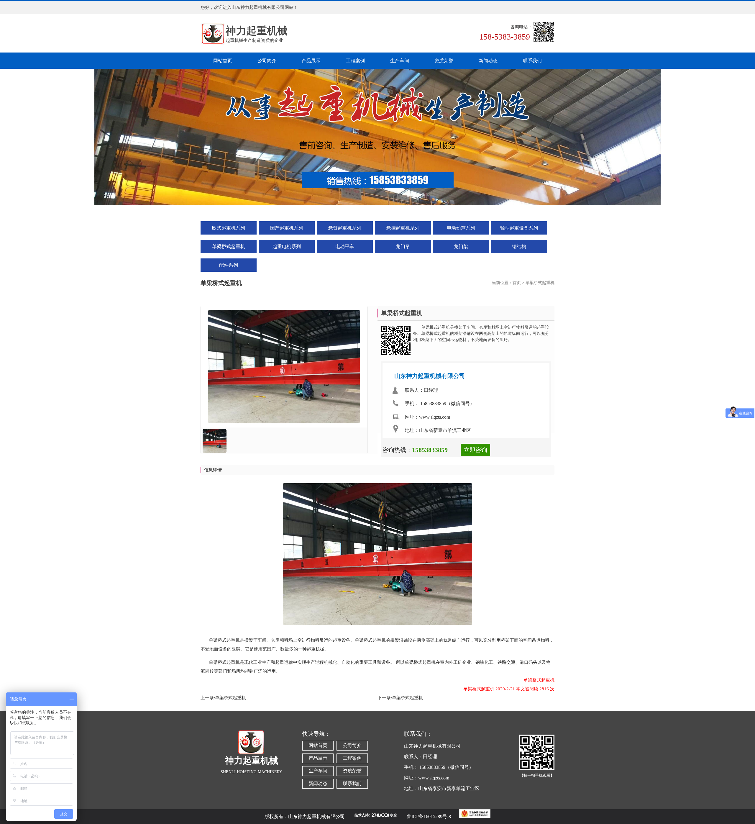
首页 (517, 283)
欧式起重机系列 (228, 227)
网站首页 (222, 60)
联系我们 (532, 60)
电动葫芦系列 (461, 227)
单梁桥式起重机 (228, 246)
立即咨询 (475, 450)
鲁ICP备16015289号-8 (429, 816)
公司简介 (266, 60)
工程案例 (355, 60)
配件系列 (228, 265)
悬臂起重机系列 (344, 227)
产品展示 (311, 60)
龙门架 (461, 246)
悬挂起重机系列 (402, 227)
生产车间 (399, 60)
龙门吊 (403, 246)
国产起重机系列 (286, 227)
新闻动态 (488, 60)
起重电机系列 (287, 246)
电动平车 (344, 246)
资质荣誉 (443, 60)
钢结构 (519, 246)
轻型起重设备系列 (519, 227)
